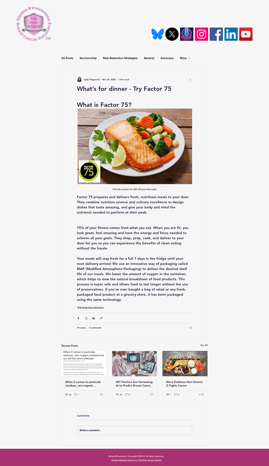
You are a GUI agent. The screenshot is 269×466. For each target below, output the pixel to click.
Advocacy (167, 58)
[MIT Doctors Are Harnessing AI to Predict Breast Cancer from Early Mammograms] (134, 363)
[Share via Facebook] (78, 318)
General (149, 58)
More (183, 58)
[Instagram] (201, 34)
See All (204, 345)
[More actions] (190, 79)
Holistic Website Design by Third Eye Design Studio (136, 460)
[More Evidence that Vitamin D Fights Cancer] (185, 363)
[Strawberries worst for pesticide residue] (83, 363)
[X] (172, 34)
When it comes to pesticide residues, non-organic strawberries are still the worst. (83, 383)
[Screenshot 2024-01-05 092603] (186, 34)
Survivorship (88, 58)
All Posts (67, 58)
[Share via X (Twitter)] (86, 318)
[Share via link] (101, 318)
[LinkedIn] (231, 34)
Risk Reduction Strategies (120, 58)
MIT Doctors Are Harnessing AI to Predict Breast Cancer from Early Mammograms (134, 383)
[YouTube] (245, 34)
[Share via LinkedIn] (93, 318)
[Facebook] (216, 34)
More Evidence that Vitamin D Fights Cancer (184, 383)
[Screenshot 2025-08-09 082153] (157, 34)
